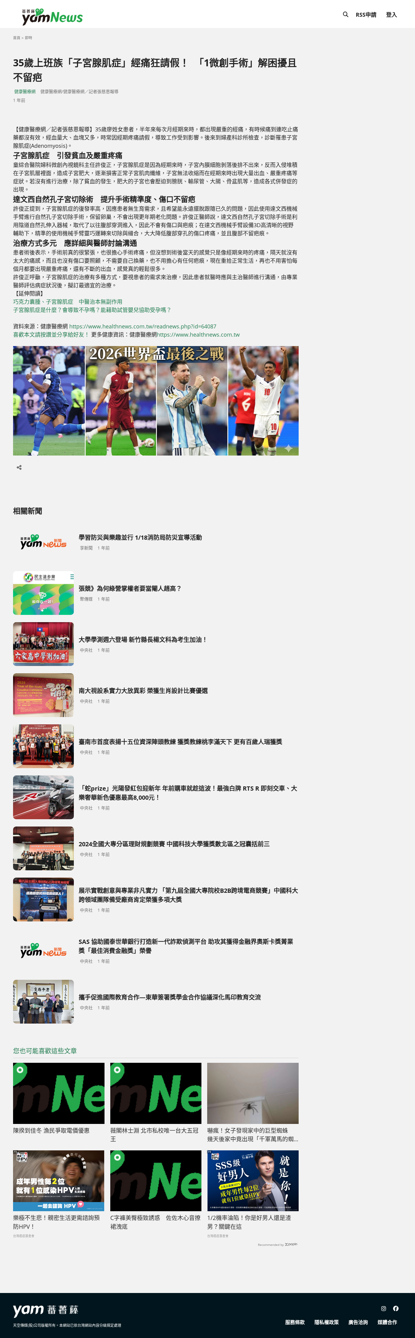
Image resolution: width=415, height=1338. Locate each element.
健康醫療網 (25, 91)
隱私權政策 (326, 1322)
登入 (391, 14)
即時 (28, 37)
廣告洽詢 (358, 1322)
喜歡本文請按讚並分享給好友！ (51, 334)
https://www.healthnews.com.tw (198, 334)
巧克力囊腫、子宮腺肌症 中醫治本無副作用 (67, 301)
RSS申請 (366, 14)
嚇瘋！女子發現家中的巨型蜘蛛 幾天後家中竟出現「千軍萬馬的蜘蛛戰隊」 (250, 1135)
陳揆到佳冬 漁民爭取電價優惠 (51, 1131)
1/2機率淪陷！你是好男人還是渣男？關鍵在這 (249, 1222)
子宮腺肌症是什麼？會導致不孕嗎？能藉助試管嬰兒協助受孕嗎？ (92, 310)
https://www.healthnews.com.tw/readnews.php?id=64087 (142, 326)
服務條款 (295, 1322)
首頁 (16, 37)
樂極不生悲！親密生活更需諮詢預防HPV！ (56, 1222)
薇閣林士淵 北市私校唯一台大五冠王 (154, 1135)
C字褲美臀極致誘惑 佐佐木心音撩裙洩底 (155, 1222)
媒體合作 (387, 1322)
